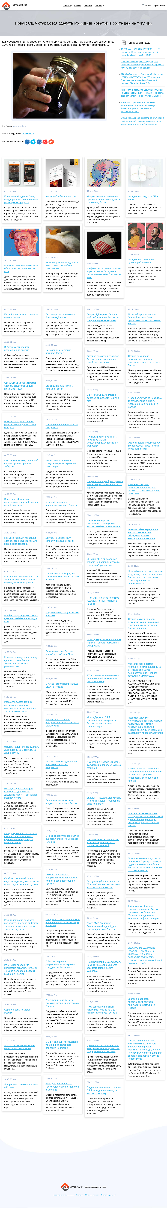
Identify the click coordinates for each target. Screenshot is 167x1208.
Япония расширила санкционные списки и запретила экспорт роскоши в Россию (144, 361)
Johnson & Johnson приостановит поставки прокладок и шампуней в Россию (141, 1003)
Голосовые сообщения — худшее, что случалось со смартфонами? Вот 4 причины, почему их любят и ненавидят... (142, 65)
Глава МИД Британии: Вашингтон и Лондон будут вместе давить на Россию (101, 926)
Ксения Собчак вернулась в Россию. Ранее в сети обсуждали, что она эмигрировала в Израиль (143, 534)
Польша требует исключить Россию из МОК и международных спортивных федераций (102, 441)
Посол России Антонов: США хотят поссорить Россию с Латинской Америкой (103, 842)
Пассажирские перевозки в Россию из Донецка (60, 316)
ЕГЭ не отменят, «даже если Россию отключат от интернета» (61, 764)
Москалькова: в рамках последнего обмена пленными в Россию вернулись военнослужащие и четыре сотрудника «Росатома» (144, 670)
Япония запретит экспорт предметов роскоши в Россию (62, 801)
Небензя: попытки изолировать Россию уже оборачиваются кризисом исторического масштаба (104, 966)
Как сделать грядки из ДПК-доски (143, 198)
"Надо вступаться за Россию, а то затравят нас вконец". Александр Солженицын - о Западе (145, 402)
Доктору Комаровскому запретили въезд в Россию (60, 539)
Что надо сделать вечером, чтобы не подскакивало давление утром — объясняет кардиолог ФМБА (20, 793)
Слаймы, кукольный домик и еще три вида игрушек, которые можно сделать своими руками (21, 881)
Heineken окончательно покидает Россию (58, 351)
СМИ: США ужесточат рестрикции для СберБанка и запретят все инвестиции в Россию (61, 879)
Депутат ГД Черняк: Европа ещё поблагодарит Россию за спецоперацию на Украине (103, 317)
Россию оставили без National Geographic (62, 426)
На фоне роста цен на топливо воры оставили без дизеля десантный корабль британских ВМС (104, 273)
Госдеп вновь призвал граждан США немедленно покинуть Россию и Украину (104, 1090)
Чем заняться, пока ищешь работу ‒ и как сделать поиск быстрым (20, 424)
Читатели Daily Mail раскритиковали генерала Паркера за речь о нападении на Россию (144, 489)
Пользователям (92, 1195)
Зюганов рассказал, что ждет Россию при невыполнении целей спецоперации (103, 359)
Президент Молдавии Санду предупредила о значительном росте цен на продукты (21, 199)
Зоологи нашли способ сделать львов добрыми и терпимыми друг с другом (21, 750)
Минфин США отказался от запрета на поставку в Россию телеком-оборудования (103, 562)
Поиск (148, 5)
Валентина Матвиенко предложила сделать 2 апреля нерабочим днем (21, 502)
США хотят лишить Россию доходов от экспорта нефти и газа (103, 398)
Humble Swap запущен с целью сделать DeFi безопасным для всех (21, 618)
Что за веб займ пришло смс (61, 196)
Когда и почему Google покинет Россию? (62, 614)
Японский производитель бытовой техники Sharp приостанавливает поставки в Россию (144, 319)
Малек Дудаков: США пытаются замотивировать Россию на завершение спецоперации (101, 722)
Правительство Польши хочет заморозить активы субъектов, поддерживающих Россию (103, 1048)
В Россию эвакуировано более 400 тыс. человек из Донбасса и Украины (63, 839)
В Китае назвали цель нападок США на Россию (62, 685)
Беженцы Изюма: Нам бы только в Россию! (59, 387)
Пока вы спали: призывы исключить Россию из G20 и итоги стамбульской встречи (102, 1009)
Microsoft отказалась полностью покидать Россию (61, 503)
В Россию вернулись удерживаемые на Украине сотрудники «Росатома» (60, 964)
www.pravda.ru (19, 126)
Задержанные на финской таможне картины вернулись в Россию (62, 1003)
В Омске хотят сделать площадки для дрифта (16, 348)
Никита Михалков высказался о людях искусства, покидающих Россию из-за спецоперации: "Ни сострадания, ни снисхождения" (145, 577)
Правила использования (63, 1195)
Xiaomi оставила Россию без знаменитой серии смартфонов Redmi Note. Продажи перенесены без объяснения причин (145, 774)
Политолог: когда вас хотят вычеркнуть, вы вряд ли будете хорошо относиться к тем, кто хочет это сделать (21, 925)
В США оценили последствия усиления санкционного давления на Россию (62, 1045)
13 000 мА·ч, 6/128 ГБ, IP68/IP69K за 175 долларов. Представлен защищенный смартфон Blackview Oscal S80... (140, 52)
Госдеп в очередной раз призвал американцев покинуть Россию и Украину (105, 484)
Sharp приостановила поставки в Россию (21, 1086)
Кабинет (161, 5)
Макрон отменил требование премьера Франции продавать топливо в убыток (103, 199)
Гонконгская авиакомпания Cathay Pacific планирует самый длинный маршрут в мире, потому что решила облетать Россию (145, 819)
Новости (67, 5)
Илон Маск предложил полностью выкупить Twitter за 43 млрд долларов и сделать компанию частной (20, 969)
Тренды (77, 5)
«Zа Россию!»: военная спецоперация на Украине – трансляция (61, 463)
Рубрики (88, 5)
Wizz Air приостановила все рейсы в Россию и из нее (19, 1047)
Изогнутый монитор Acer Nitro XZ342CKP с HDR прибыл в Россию (103, 600)
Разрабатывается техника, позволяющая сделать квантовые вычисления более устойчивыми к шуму (20, 706)
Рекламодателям (108, 1195)
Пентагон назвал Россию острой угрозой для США (59, 652)
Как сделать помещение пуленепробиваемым (141, 261)
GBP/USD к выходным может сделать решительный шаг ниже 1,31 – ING (20, 386)
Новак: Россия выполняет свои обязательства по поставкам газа (21, 268)
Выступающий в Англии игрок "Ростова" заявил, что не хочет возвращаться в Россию (103, 884)
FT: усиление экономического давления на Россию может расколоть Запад (103, 678)
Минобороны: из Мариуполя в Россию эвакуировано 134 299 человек (62, 576)
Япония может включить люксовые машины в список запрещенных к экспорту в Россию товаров (143, 624)
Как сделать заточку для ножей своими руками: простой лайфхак (21, 463)
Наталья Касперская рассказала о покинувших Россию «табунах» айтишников (104, 523)
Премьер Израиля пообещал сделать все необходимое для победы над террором (20, 541)
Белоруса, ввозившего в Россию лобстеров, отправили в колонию (62, 1086)
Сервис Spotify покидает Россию (17, 1011)
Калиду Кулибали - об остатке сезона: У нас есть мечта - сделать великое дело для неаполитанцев (20, 838)
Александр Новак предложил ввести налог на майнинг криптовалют (62, 265)
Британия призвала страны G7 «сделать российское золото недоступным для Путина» (21, 579)
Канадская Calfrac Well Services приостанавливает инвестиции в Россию (63, 922)
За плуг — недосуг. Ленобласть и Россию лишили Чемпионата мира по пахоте (104, 800)
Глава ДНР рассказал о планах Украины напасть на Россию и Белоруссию (104, 642)
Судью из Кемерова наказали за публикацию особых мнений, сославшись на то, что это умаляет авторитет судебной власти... (142, 121)
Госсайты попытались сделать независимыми (21, 316)
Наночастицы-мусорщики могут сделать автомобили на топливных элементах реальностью (21, 662)
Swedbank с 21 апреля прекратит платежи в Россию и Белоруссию (62, 722)
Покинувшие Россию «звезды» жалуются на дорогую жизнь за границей (104, 765)
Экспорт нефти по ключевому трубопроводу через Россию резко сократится (144, 445)
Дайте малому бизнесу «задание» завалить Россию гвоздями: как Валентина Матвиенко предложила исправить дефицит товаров (143, 912)
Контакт (98, 5)
